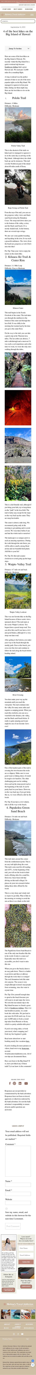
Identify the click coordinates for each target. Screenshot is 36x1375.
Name (8, 1181)
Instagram (25, 1048)
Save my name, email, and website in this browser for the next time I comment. (18, 1215)
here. (28, 1041)
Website (8, 1199)
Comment (10, 1144)
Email (8, 1190)
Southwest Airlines (11, 67)
